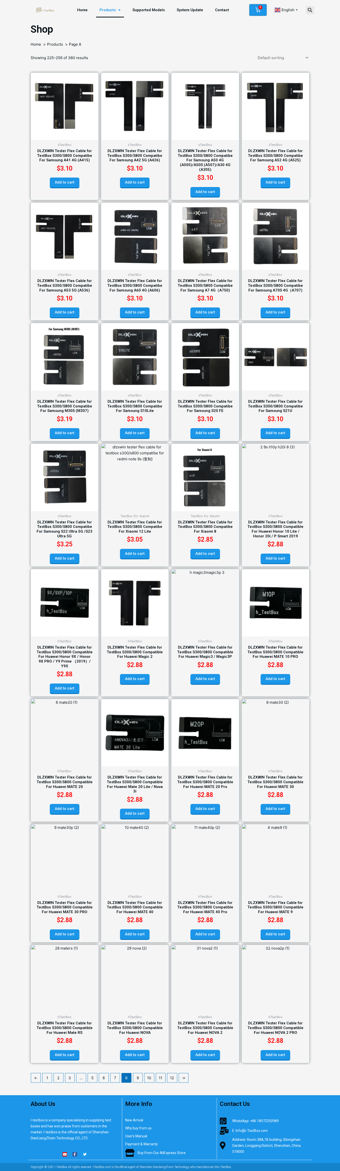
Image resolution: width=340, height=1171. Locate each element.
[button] (310, 10)
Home (82, 10)
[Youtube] (64, 1154)
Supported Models (148, 10)
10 (149, 1077)
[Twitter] (85, 1154)
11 (160, 1077)
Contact (222, 10)
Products (108, 10)
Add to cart (64, 182)
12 (172, 1077)
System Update (190, 10)
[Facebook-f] (74, 1154)
